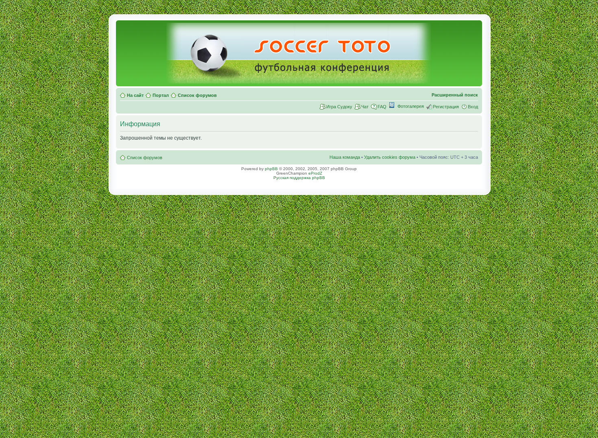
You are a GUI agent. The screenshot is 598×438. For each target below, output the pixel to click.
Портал (161, 95)
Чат (365, 106)
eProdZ (315, 173)
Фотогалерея (410, 106)
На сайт (135, 95)
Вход (473, 106)
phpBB (271, 168)
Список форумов (197, 95)
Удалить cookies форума (389, 157)
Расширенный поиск (455, 94)
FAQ (382, 106)
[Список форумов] (299, 80)
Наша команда (345, 157)
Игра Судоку (339, 106)
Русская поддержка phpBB (299, 177)
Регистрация (446, 106)
